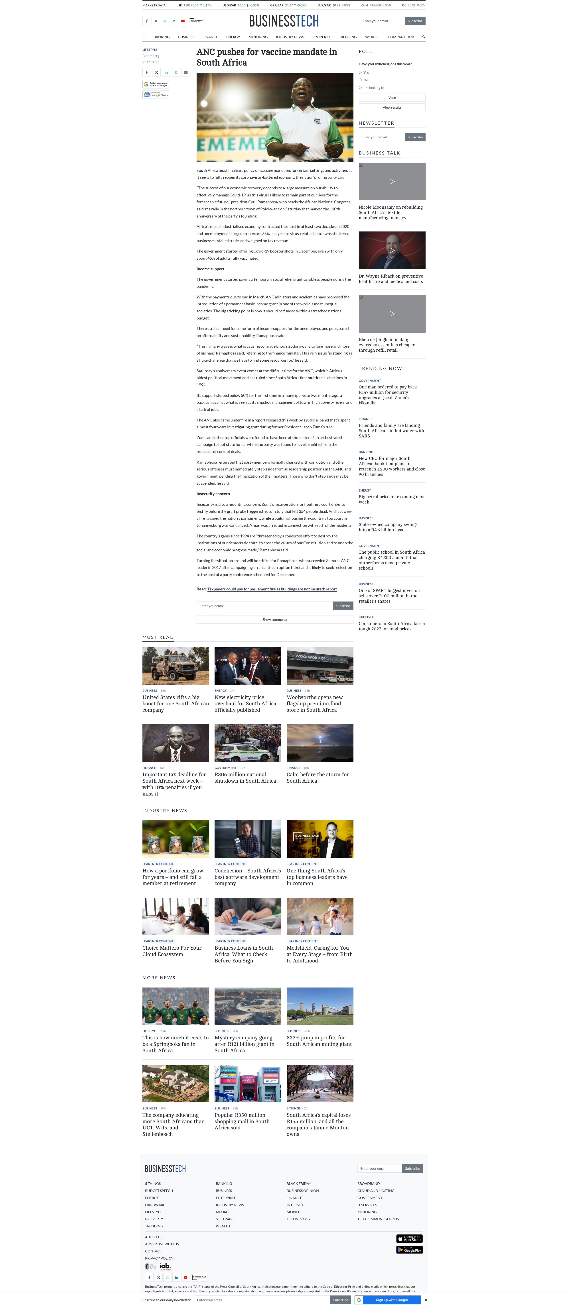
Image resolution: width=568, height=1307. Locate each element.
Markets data (154, 5)
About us (153, 1237)
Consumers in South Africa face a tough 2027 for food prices (392, 626)
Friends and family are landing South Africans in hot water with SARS (391, 431)
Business (186, 37)
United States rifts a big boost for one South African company (175, 703)
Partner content (159, 864)
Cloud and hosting (375, 1190)
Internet (295, 1205)
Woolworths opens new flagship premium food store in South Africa (315, 703)
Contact (153, 1251)
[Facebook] (146, 21)
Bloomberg (150, 55)
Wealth (372, 37)
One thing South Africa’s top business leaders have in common (317, 877)
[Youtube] (183, 21)
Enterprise (226, 1197)
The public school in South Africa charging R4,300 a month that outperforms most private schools (392, 560)
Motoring (258, 37)
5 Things (294, 1108)
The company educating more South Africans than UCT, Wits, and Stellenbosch (173, 1124)
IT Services (367, 1205)
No (365, 80)
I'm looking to (373, 87)
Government (226, 768)
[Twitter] (156, 21)
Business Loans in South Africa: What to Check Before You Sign (244, 954)
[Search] (424, 36)
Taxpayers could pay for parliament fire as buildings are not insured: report (272, 589)
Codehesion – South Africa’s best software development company (248, 877)
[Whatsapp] (165, 21)
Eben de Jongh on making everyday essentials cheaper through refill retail (387, 345)
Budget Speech (159, 1190)
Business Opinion (303, 1190)
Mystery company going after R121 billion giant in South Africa (244, 1044)
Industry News (290, 37)
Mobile (293, 1212)
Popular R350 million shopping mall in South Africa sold (242, 1121)
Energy (233, 37)
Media (221, 1212)
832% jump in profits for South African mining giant (319, 1041)
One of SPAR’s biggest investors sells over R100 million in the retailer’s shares (390, 596)
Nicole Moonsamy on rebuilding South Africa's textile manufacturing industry (391, 212)
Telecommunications (378, 1219)
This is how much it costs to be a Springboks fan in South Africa (175, 1044)
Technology (299, 1219)
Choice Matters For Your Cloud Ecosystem (172, 951)
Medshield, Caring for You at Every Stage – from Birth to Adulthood (320, 954)
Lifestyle (149, 49)
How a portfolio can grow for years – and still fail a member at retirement (172, 877)
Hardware (155, 1205)
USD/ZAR (229, 5)
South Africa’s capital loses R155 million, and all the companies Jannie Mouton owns (319, 1124)
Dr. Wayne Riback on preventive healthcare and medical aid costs (391, 279)
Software (225, 1219)
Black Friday (299, 1183)
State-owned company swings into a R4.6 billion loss (388, 527)
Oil (404, 5)
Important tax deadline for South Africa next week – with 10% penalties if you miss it (174, 784)
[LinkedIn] (174, 21)
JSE (179, 5)
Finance (210, 37)
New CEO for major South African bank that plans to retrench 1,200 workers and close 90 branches (392, 466)
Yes (366, 72)
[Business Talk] (196, 21)
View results (392, 107)
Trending (348, 37)
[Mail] (185, 72)
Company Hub (401, 37)
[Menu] (143, 36)
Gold (364, 5)
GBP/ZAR (277, 5)
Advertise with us (162, 1244)
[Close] (426, 1300)
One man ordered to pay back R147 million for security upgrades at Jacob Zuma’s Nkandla (388, 395)
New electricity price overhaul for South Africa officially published (245, 703)
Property (321, 37)
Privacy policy (159, 1258)
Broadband (368, 1183)
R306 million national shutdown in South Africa (245, 778)
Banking (162, 37)
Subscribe (415, 21)
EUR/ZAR (324, 5)
